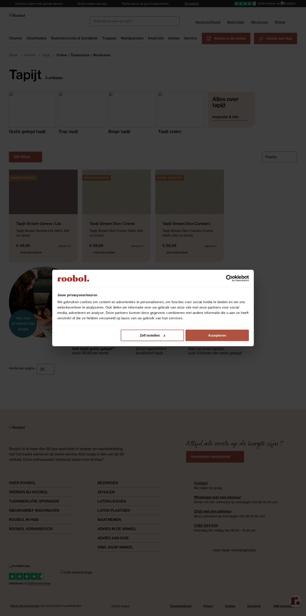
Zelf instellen (150, 335)
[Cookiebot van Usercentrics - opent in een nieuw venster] (229, 278)
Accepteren (217, 335)
